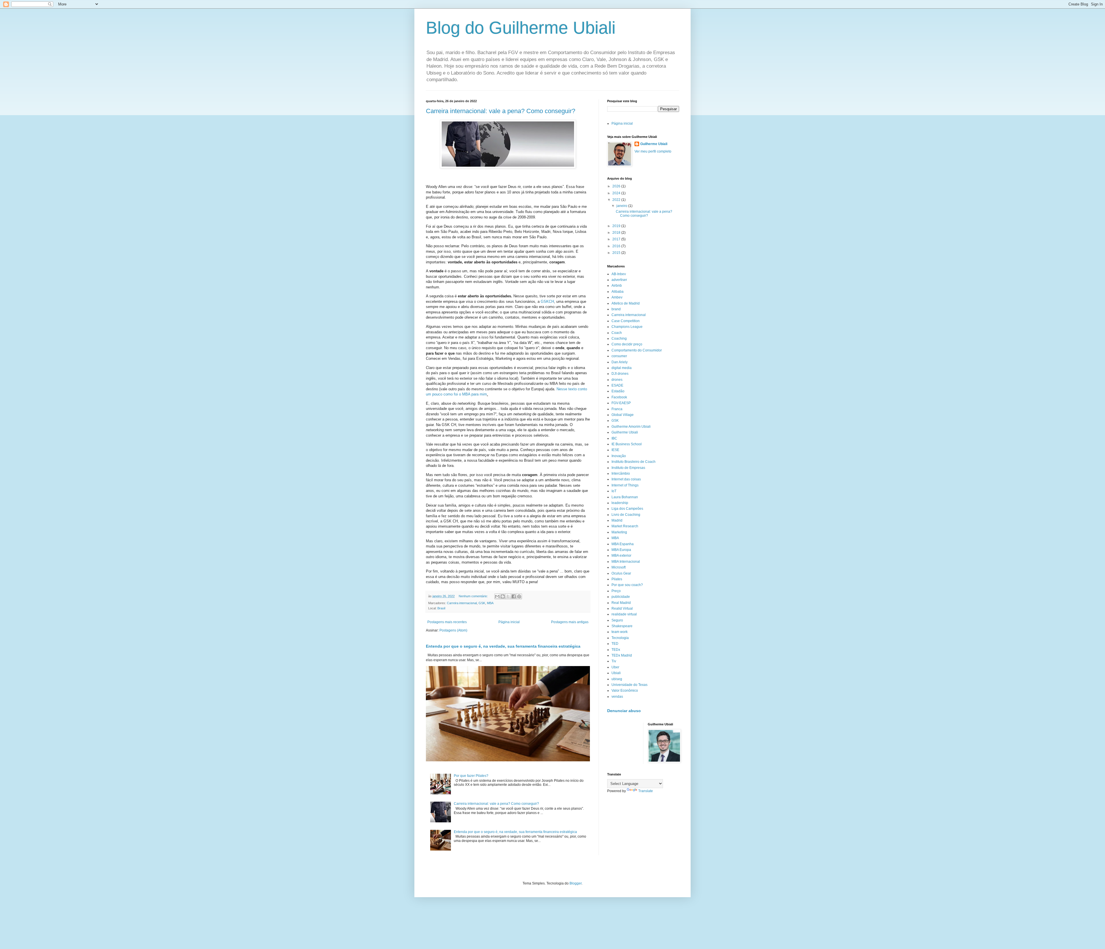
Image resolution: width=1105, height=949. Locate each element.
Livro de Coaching (625, 515)
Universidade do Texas (629, 685)
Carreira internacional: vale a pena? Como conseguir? (500, 111)
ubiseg (616, 679)
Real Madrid (621, 603)
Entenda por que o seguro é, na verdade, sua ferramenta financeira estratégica (503, 646)
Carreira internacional (462, 603)
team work (619, 632)
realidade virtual (624, 614)
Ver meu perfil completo (653, 151)
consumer (619, 356)
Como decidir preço (626, 344)
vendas (617, 697)
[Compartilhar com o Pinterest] (519, 596)
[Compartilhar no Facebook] (514, 596)
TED (614, 644)
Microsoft (618, 567)
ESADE (617, 385)
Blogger (575, 883)
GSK (482, 603)
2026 (616, 186)
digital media (621, 368)
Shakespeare (621, 626)
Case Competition (625, 321)
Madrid (616, 520)
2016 (616, 246)
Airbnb (616, 286)
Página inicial (509, 622)
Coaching (619, 338)
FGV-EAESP (621, 403)
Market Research (624, 526)
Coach (616, 333)
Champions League (627, 327)
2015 (616, 253)
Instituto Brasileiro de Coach (633, 462)
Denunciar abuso (624, 710)
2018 (616, 233)
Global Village (622, 415)
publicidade (620, 597)
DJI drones (619, 374)
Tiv (613, 661)
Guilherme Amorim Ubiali (631, 427)
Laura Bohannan (624, 497)
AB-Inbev (618, 274)
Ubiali (616, 673)
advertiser (619, 280)
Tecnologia (620, 638)
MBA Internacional (625, 562)
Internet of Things (625, 485)
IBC (614, 438)
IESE (615, 450)
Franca (616, 409)
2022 (616, 200)
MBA (490, 603)
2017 (616, 239)
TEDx (615, 650)
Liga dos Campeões (627, 509)
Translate (645, 791)
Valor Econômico (624, 691)
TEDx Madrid (621, 655)
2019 (616, 226)
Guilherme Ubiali (653, 144)
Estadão (617, 391)
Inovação (618, 456)
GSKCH (547, 301)
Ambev (616, 297)
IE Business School (626, 444)
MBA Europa (621, 550)
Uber (615, 667)
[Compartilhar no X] (508, 596)
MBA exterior (621, 556)
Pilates (616, 579)
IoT (613, 491)
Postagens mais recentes (447, 622)
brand (616, 309)
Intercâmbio (620, 473)
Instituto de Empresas (628, 468)
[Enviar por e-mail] (497, 596)
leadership (619, 503)
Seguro (617, 620)
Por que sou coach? (627, 585)
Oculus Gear (621, 573)
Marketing (619, 532)
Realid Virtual (622, 608)
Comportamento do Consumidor (636, 350)
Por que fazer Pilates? (471, 776)
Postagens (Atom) (453, 630)
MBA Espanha (622, 544)
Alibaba (617, 292)
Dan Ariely (619, 362)
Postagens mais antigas (569, 622)
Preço (616, 591)
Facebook (619, 397)
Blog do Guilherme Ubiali (521, 27)
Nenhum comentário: (474, 596)
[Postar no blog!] (503, 596)
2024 (616, 193)
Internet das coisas (626, 479)
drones (616, 380)
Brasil (441, 608)
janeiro (622, 206)
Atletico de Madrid (625, 303)
